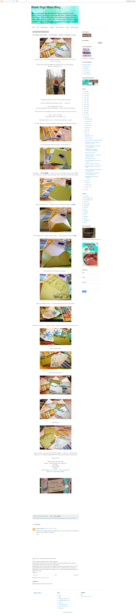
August (87, 127)
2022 (85, 100)
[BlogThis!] (55, 516)
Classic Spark (53, 470)
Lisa (39, 59)
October (87, 123)
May (86, 134)
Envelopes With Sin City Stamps (92, 164)
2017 (85, 110)
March (86, 182)
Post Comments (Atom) (44, 577)
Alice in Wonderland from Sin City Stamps (93, 161)
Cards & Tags (87, 203)
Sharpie (62, 518)
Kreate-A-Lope (51, 518)
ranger (59, 518)
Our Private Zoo (88, 138)
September (87, 125)
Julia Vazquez (87, 72)
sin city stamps (67, 518)
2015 (85, 115)
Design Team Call (89, 136)
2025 (85, 93)
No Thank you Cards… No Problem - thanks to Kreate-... (93, 155)
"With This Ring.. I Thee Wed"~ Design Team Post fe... (92, 173)
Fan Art (85, 209)
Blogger (70, 612)
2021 (85, 102)
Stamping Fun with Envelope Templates (91, 177)
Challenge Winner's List (64, 600)
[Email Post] (51, 516)
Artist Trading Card (88, 198)
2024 (85, 95)
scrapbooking (86, 220)
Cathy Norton (87, 70)
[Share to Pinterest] (60, 516)
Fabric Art (86, 207)
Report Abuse (37, 593)
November (87, 121)
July (86, 129)
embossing (86, 216)
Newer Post (35, 575)
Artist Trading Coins (88, 199)
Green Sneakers (72, 59)
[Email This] (54, 516)
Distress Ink (38, 518)
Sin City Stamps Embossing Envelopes (93, 140)
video (64, 116)
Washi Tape (73, 518)
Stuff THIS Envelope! (90, 158)
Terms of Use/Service (60, 27)
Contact (67, 27)
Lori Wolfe (86, 68)
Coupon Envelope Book (90, 152)
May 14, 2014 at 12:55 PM (50, 528)
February (87, 185)
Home (33, 27)
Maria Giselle (86, 66)
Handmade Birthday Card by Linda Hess (93, 166)
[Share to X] (57, 516)
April (86, 180)
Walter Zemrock (87, 74)
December (87, 119)
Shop (38, 27)
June (86, 132)
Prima (56, 518)
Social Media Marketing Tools (86, 596)
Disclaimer (52, 27)
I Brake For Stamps (74, 27)
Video (85, 214)
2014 (85, 117)
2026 (85, 91)
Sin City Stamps (57, 61)
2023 (85, 98)
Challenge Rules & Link (64, 598)
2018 (85, 108)
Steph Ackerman (87, 64)
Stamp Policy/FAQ (44, 27)
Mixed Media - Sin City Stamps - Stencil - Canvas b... (92, 143)
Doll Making (86, 205)
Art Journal (86, 196)
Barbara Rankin (40, 528)
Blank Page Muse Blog (45, 7)
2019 (85, 106)
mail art (85, 218)
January (87, 187)
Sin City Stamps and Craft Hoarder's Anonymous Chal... (93, 170)
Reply (37, 534)
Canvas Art (86, 201)
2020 (85, 104)
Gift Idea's (86, 211)
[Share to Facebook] (58, 516)
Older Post (76, 575)
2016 (85, 113)
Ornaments (86, 213)
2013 (85, 189)
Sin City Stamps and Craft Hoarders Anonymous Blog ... (93, 146)
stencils (85, 222)
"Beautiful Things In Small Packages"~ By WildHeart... (92, 149)
